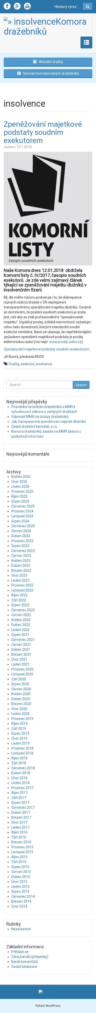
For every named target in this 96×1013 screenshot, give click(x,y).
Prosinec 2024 (22, 511)
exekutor (27, 364)
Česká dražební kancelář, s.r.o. (34, 426)
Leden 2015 (20, 887)
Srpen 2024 (20, 521)
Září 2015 (18, 862)
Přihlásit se (19, 952)
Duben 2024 (20, 536)
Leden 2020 (20, 714)
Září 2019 (18, 728)
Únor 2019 (19, 738)
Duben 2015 (20, 877)
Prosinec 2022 (22, 585)
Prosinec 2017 (22, 788)
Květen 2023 (21, 561)
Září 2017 (18, 798)
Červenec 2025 (23, 506)
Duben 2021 (20, 649)
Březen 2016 (21, 842)
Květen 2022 (21, 620)
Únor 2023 (19, 575)
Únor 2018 (19, 778)
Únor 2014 (19, 906)
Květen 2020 (21, 694)
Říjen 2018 (19, 758)
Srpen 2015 (20, 867)
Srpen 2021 (20, 635)
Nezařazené (21, 929)
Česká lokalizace (24, 967)
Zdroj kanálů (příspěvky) (29, 957)
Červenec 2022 (23, 610)
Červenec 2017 (23, 808)
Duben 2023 (20, 565)
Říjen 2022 (19, 595)
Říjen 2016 (19, 832)
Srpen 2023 (20, 546)
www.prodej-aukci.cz (65, 342)
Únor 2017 (19, 822)
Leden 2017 (20, 827)
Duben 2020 (20, 699)
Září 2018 (18, 763)
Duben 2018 (20, 773)
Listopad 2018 (22, 753)
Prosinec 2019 (22, 719)
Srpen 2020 (20, 684)
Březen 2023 (21, 570)
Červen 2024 (21, 531)
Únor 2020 (19, 709)
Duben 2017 (20, 812)
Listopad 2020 (22, 674)
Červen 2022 (21, 615)
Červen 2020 (21, 689)
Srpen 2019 (20, 733)
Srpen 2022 (20, 605)
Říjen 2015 (19, 857)
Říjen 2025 (19, 496)
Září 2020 (18, 679)
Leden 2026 (20, 486)
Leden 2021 (20, 664)
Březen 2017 (21, 817)
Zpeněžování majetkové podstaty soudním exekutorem (43, 132)
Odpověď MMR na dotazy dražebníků (39, 417)
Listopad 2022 (22, 590)
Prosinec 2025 (22, 491)
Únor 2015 (19, 882)
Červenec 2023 (23, 551)
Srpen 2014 (20, 891)
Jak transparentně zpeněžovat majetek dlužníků (48, 422)
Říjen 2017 (19, 793)
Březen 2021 (21, 654)
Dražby (14, 364)
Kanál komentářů (24, 962)
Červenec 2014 (23, 896)
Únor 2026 (19, 482)
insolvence (44, 364)
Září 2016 (18, 837)
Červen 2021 (21, 645)
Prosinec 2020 (22, 669)
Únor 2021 (19, 659)
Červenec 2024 (23, 526)
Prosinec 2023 (22, 541)
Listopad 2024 (22, 516)
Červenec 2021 (23, 640)
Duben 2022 (20, 625)
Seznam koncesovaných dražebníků (50, 73)
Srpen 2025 (20, 501)
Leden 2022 (20, 630)
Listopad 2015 (22, 852)
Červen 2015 (21, 872)
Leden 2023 (20, 580)
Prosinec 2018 (22, 748)
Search (81, 385)
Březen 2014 (21, 901)
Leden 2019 (20, 743)
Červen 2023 (21, 556)
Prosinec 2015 (22, 847)
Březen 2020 (21, 704)
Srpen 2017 (20, 803)
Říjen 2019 (19, 724)
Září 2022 (18, 600)
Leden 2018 (20, 783)
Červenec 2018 (23, 768)
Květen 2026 (21, 477)
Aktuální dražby (50, 62)
